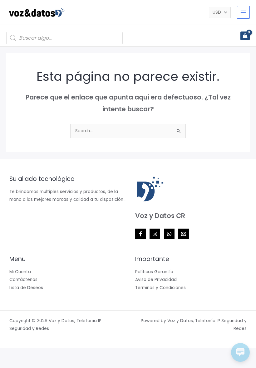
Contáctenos (23, 280)
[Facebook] (140, 234)
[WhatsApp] (169, 234)
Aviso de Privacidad (156, 280)
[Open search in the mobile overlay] (64, 38)
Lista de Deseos (26, 288)
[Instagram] (155, 234)
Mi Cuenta (20, 272)
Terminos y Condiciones (160, 288)
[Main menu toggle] (243, 12)
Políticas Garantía (154, 272)
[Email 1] (183, 234)
